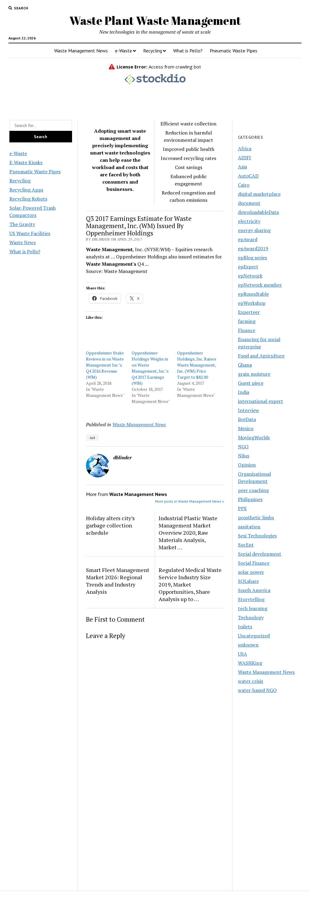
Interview (248, 410)
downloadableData (258, 212)
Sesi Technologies (257, 535)
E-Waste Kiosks (25, 162)
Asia (242, 166)
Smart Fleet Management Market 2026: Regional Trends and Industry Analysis (117, 580)
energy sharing (254, 230)
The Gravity (22, 224)
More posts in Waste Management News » (189, 501)
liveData (247, 419)
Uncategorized (254, 635)
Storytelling (251, 599)
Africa (244, 148)
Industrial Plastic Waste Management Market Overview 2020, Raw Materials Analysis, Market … (188, 532)
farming (247, 321)
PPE (242, 508)
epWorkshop (251, 303)
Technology (251, 617)
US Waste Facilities (29, 233)
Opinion (247, 464)
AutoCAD (248, 175)
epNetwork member (260, 284)
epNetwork (250, 275)
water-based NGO (257, 690)
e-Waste (123, 51)
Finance (246, 330)
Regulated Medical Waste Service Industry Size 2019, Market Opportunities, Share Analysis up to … (190, 584)
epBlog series (252, 257)
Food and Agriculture (261, 355)
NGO (243, 446)
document (249, 203)
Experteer (249, 312)
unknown (248, 644)
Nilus (243, 455)
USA (242, 653)
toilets (245, 626)
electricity (249, 221)
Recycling (152, 51)
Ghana (245, 364)
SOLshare (248, 581)
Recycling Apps (26, 189)
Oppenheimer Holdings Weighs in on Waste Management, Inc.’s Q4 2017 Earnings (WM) (150, 368)
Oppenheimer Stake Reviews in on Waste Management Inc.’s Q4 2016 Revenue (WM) (105, 365)
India (243, 392)
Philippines (250, 499)
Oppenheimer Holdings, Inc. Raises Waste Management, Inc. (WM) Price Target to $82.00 (196, 365)
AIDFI (244, 157)
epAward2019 (253, 248)
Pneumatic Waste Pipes (233, 51)
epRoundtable (253, 294)
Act (92, 437)
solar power (251, 572)
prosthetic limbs (256, 517)
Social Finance (253, 563)
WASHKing (250, 663)
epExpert (248, 266)
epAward (247, 239)
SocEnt (246, 544)
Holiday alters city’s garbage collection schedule (110, 525)
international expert (260, 401)
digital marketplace (259, 194)
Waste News (22, 242)
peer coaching (253, 490)
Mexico (245, 428)
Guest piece (250, 383)
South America (254, 590)
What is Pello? (188, 51)
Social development (259, 553)
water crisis (250, 681)
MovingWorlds (254, 437)
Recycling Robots (28, 198)
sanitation (249, 526)
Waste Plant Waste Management (155, 20)
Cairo (243, 184)
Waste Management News (81, 51)
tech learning (252, 608)
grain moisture (254, 374)
